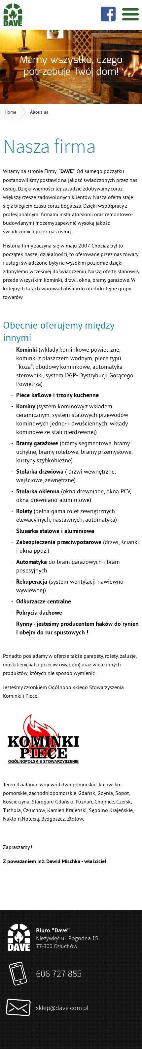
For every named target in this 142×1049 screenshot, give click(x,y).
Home (10, 112)
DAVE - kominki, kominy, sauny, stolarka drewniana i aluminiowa (12, 14)
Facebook (108, 14)
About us (39, 112)
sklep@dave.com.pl (62, 1008)
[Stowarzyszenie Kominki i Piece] (43, 764)
